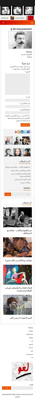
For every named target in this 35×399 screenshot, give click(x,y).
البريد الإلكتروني (25, 103)
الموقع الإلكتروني (25, 109)
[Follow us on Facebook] (28, 131)
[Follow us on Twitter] (25, 131)
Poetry (31, 338)
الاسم (28, 97)
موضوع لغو (29, 354)
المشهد (31, 344)
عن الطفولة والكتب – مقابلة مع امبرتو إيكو (18, 167)
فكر (32, 351)
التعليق (27, 72)
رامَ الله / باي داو (22, 18)
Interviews (29, 334)
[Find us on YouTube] (15, 131)
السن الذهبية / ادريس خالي (23, 179)
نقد (32, 357)
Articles (30, 328)
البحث (31, 385)
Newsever (26, 394)
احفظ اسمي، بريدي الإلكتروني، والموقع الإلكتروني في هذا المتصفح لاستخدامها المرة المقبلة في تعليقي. (17, 118)
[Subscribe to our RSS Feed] (18, 131)
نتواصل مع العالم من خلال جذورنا (21, 170)
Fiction (31, 331)
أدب (32, 341)
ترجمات (30, 347)
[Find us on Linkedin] (22, 131)
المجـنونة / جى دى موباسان (26, 54)
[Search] (3, 22)
